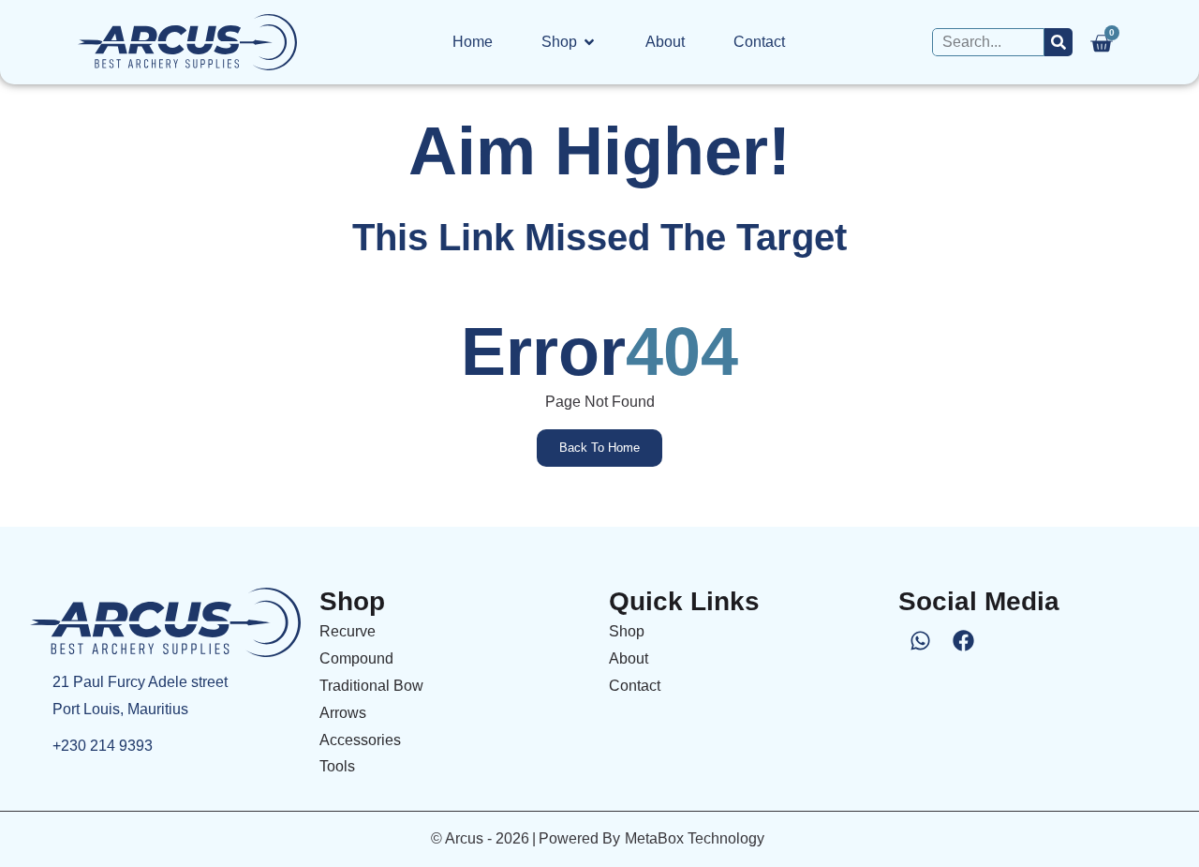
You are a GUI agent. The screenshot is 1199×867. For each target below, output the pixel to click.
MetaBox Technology (694, 838)
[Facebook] (962, 640)
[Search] (1058, 42)
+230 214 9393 (102, 746)
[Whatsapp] (919, 640)
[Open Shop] (589, 42)
